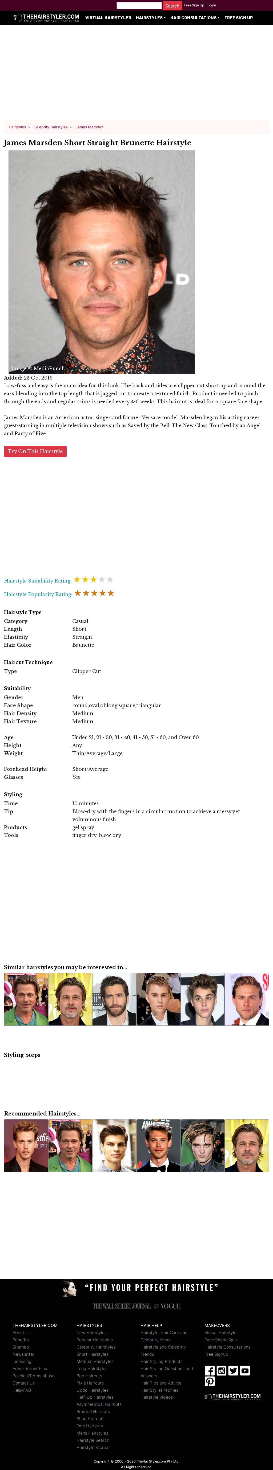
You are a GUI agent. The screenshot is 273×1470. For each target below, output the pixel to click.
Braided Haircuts (93, 1411)
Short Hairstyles (93, 1354)
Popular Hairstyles (95, 1339)
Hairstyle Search (93, 1440)
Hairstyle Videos (156, 1397)
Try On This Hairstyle (35, 451)
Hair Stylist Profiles (159, 1390)
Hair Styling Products (161, 1361)
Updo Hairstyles (93, 1390)
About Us (22, 1332)
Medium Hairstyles (95, 1361)
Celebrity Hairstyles (96, 1347)
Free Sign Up (194, 5)
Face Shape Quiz (221, 1339)
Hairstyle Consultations (227, 1347)
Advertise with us (30, 1368)
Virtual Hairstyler (108, 17)
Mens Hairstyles (92, 1433)
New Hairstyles (92, 1332)
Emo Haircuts (90, 1425)
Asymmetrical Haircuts (99, 1404)
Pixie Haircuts (90, 1383)
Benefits (21, 1339)
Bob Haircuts (89, 1375)
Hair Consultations (193, 17)
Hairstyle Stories (93, 1447)
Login (211, 5)
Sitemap (21, 1347)
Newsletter (23, 1354)
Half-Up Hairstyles (95, 1397)
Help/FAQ (22, 1390)
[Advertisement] (136, 75)
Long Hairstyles (92, 1368)
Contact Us (24, 1383)
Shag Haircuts (91, 1418)
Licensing (22, 1361)
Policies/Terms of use (33, 1375)
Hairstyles (149, 17)
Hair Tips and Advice (161, 1383)
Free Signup (216, 1354)
